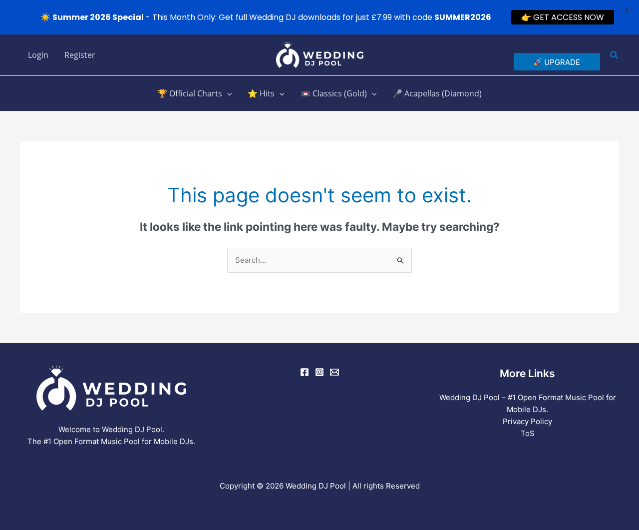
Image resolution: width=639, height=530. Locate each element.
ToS (528, 433)
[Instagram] (319, 372)
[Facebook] (304, 372)
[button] (614, 55)
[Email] (334, 372)
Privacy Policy (527, 421)
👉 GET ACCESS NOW (562, 17)
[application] (227, 93)
